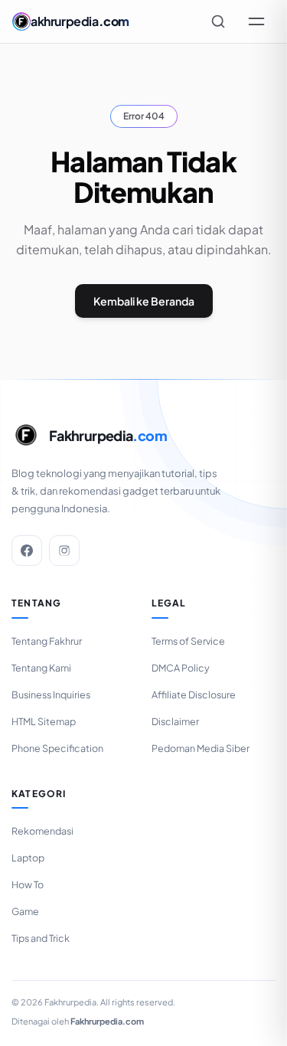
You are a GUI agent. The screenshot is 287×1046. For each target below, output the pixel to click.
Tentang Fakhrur (46, 641)
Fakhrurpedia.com (107, 1021)
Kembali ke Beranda (143, 301)
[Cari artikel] (218, 21)
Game (25, 911)
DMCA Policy (181, 668)
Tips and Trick (40, 938)
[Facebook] (26, 550)
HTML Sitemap (43, 721)
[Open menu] (256, 21)
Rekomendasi (42, 831)
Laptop (27, 858)
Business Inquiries (50, 694)
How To (27, 884)
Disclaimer (175, 721)
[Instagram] (64, 550)
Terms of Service (188, 641)
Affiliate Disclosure (194, 694)
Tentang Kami (41, 668)
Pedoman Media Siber (200, 748)
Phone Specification (57, 748)
